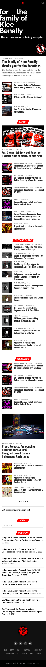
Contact (40, 653)
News (12, 650)
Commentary (38, 650)
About (19, 650)
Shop (31, 653)
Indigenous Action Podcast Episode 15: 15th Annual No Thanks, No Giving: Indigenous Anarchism (21, 572)
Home (5, 650)
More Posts (23, 502)
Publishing (10, 653)
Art (18, 653)
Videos (24, 653)
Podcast (27, 650)
